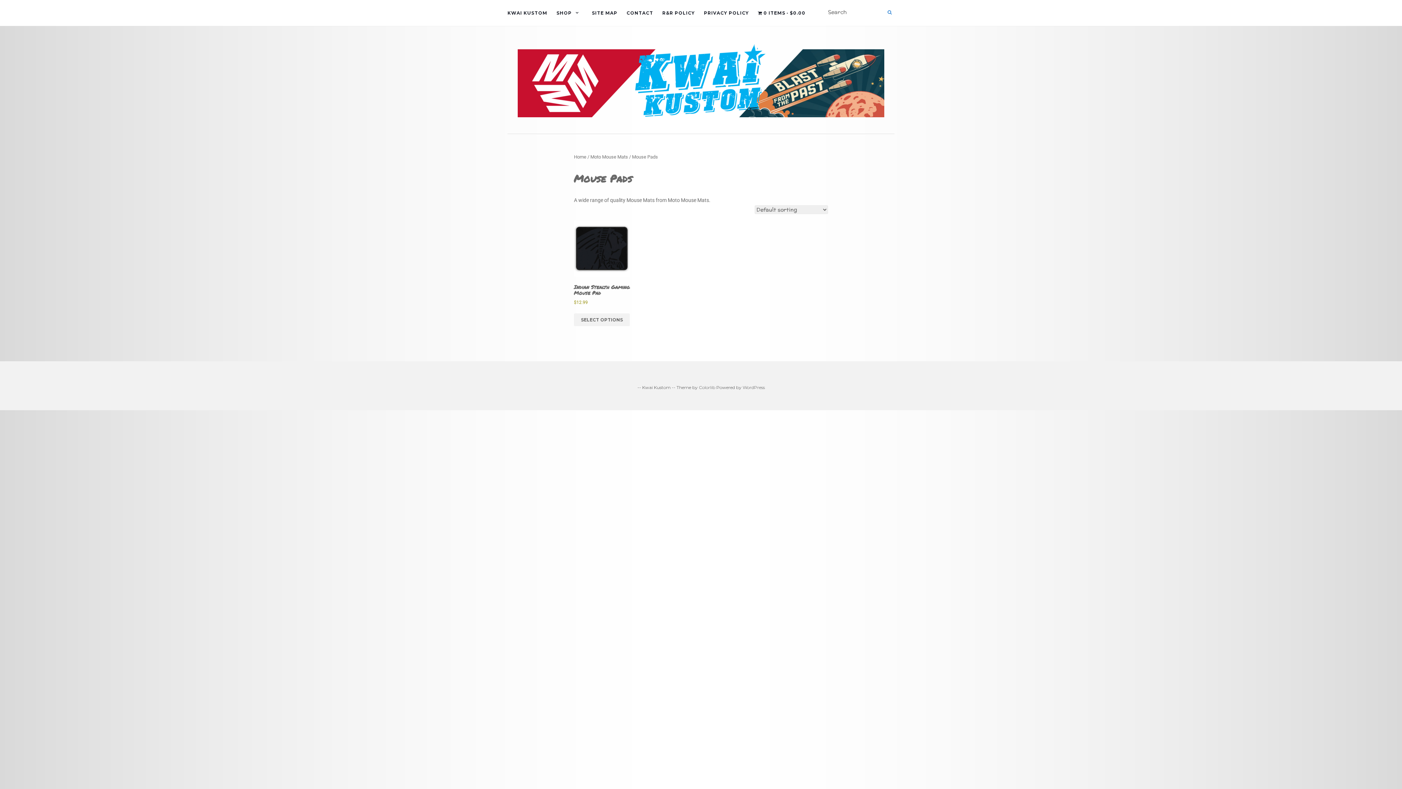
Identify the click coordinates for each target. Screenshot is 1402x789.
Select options (602, 320)
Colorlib (707, 387)
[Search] (890, 12)
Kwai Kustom (527, 13)
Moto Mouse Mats (609, 157)
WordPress (754, 387)
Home (580, 157)
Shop (564, 13)
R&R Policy (678, 13)
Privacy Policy (726, 13)
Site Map (604, 13)
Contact (640, 13)
